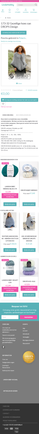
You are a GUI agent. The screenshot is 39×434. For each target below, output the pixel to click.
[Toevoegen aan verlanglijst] (3, 104)
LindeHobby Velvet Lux (10, 281)
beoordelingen (18, 90)
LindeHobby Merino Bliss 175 (10, 188)
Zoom (20, 83)
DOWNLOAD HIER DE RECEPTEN (14, 32)
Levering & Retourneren (6, 366)
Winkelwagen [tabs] (33, 12)
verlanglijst (17, 12)
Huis (10, 12)
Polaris (22, 38)
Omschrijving (7, 115)
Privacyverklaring (10, 420)
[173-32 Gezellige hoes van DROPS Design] (19, 62)
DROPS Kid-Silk (29, 281)
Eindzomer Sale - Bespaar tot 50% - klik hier (11, 1)
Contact (6, 413)
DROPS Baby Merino (29, 190)
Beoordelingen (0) (23, 115)
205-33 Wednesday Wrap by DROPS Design (29, 238)
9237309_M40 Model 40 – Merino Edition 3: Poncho (10, 238)
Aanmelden (26, 12)
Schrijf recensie (32, 90)
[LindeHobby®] (7, 4)
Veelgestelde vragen (8, 362)
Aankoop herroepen (8, 370)
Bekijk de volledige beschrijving (11, 41)
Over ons (5, 359)
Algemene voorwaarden (11, 417)
